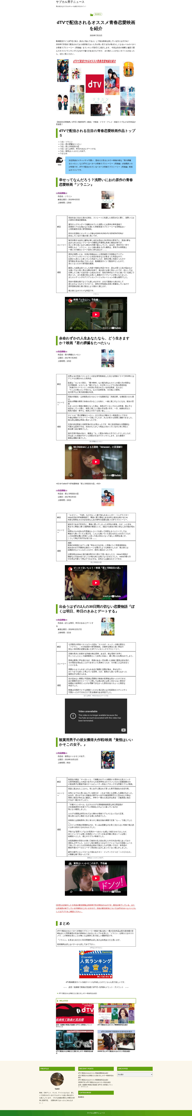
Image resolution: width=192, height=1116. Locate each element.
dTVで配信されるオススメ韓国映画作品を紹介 (93, 1080)
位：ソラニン (67, 142)
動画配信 (98, 14)
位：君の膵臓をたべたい (71, 144)
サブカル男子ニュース (70, 2)
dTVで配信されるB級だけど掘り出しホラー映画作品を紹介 (78, 993)
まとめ (64, 153)
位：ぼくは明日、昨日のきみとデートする (79, 149)
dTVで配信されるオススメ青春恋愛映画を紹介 (93, 1073)
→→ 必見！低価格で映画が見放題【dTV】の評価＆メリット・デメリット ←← (96, 987)
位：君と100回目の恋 (70, 146)
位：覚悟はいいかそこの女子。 (74, 151)
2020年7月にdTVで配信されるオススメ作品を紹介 (94, 1082)
